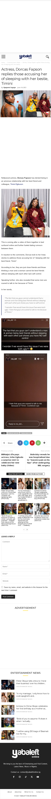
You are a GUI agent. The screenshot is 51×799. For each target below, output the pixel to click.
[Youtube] (37, 777)
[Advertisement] (25, 26)
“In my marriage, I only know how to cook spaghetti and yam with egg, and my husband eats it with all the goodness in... (25, 495)
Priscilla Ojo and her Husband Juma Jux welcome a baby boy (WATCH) (41, 518)
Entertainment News (13, 62)
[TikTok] (26, 777)
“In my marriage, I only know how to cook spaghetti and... (32, 694)
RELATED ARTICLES (15, 474)
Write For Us (28, 792)
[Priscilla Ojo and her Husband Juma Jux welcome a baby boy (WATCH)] (42, 509)
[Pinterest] (32, 443)
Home (3, 62)
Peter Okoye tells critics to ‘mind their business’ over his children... (31, 682)
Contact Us (40, 792)
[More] (44, 443)
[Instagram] (20, 777)
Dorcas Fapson (13, 433)
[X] (26, 443)
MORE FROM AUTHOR (34, 474)
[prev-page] (24, 529)
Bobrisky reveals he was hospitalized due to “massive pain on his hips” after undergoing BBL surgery (38, 460)
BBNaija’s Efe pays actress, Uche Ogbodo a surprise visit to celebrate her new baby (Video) (12, 460)
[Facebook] (20, 443)
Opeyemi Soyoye (9, 87)
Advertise (18, 792)
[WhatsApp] (38, 443)
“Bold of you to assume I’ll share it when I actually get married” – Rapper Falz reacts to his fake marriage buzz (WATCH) (8, 520)
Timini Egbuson (16, 184)
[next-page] (27, 529)
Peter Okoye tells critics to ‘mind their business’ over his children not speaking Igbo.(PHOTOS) (8, 494)
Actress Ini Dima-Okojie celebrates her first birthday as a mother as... (32, 707)
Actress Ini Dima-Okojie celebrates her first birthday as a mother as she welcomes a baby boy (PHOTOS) (41, 494)
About (10, 792)
